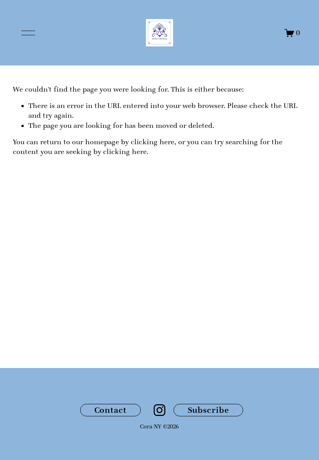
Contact (111, 410)
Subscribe (208, 410)
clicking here (152, 142)
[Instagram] (159, 410)
